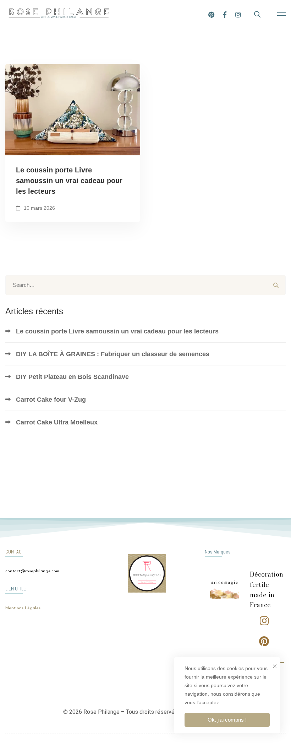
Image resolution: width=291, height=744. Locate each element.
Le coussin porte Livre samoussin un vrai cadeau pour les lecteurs (69, 180)
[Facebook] (224, 14)
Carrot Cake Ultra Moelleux (57, 422)
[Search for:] (145, 285)
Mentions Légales (22, 608)
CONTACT (14, 551)
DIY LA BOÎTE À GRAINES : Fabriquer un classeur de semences (112, 354)
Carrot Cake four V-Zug (51, 399)
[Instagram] (238, 14)
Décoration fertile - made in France (266, 589)
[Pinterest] (211, 14)
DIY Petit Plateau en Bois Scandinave (72, 376)
